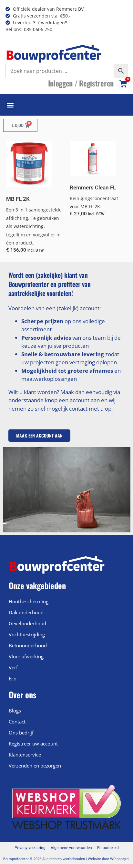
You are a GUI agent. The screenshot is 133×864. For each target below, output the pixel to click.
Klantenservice (25, 754)
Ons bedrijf (21, 732)
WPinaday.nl (119, 859)
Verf (13, 667)
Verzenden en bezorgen (35, 765)
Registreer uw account (33, 743)
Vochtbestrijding (27, 634)
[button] (10, 105)
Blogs (15, 710)
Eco (12, 678)
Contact (17, 721)
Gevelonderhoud (27, 623)
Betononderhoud (28, 645)
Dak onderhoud (26, 612)
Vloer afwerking (26, 656)
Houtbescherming (28, 601)
